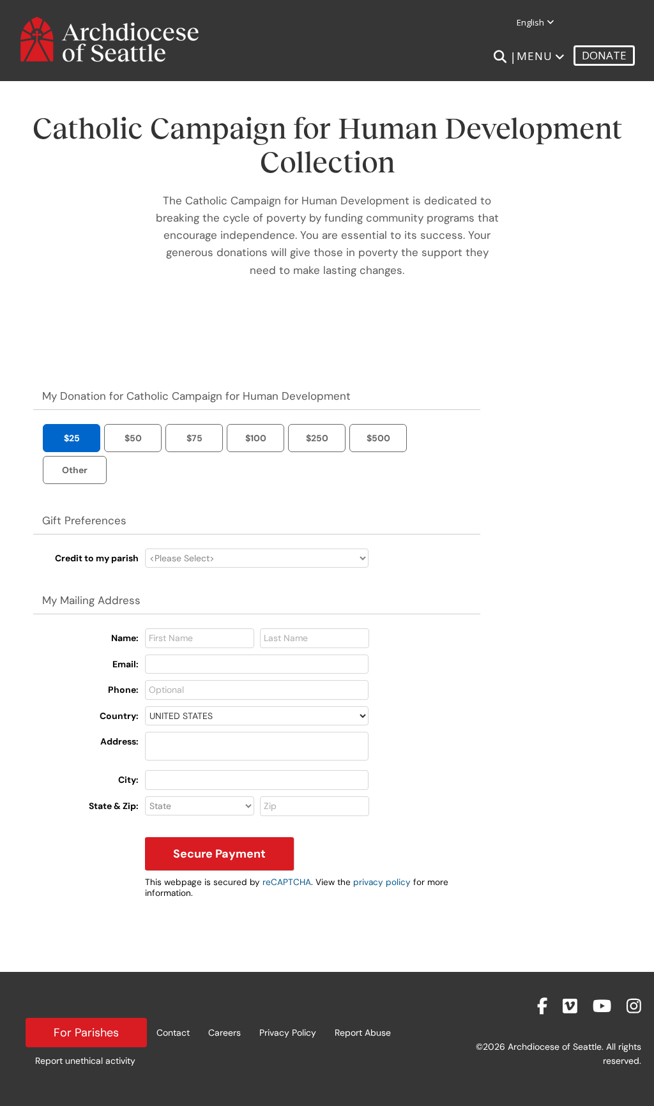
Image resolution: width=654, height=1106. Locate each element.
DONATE (604, 55)
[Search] (500, 57)
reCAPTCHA (286, 882)
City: (128, 779)
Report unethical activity (85, 1060)
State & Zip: (114, 806)
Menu (534, 56)
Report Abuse (363, 1032)
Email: (125, 664)
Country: (119, 716)
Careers (224, 1032)
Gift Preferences (84, 520)
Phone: (123, 689)
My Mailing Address (91, 600)
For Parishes (86, 1032)
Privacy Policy (287, 1032)
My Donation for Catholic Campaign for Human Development (196, 396)
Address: (119, 741)
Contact (173, 1032)
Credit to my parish (97, 558)
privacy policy (382, 882)
